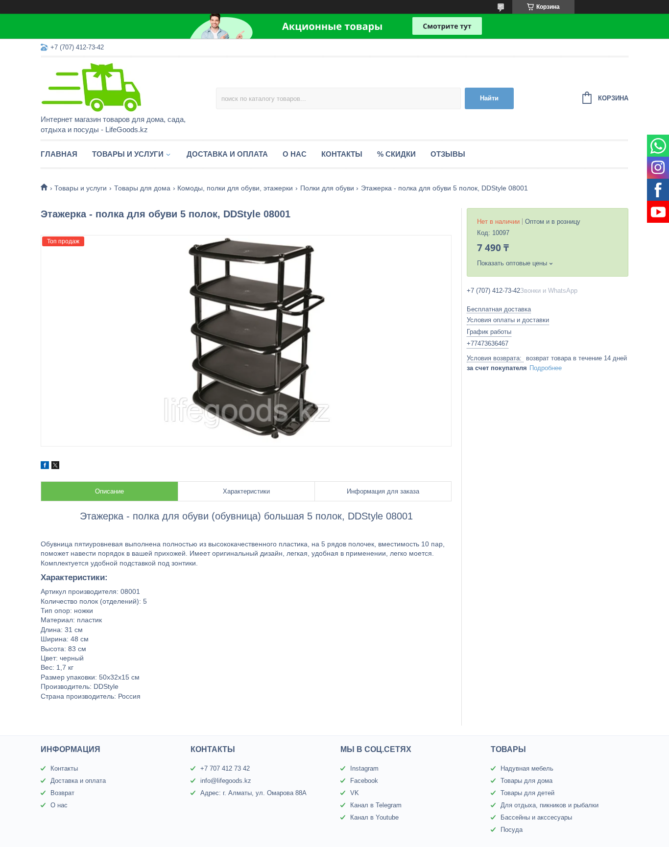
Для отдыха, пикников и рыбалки (549, 805)
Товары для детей (527, 793)
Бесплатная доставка (499, 309)
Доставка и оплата (227, 154)
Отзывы (447, 154)
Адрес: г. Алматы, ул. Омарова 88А (253, 793)
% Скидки (396, 154)
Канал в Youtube (374, 817)
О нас (295, 154)
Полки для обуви (327, 188)
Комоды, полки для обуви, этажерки (235, 188)
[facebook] (45, 467)
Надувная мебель (527, 768)
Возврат (62, 793)
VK (354, 793)
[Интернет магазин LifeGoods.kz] (126, 86)
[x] (55, 467)
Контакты (341, 154)
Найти (489, 98)
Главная (59, 154)
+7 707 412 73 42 (225, 768)
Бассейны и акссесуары (536, 817)
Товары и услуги (128, 154)
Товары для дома (142, 188)
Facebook (364, 780)
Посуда (512, 829)
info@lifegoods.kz (225, 780)
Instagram (364, 768)
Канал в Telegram (376, 805)
